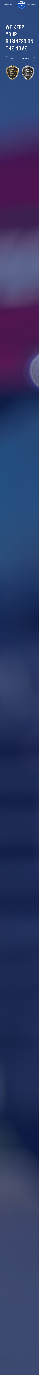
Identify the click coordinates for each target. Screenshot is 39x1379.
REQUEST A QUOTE (20, 58)
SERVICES (8, 4)
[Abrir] (2, 4)
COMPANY (33, 4)
